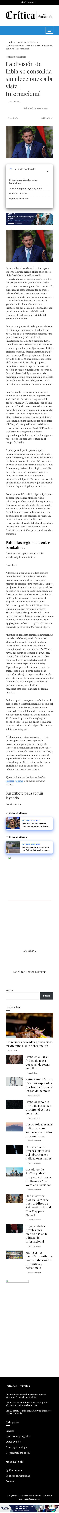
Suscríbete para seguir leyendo (25, 188)
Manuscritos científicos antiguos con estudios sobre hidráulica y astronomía (39, 1260)
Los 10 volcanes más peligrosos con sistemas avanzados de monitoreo (39, 1130)
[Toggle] (48, 171)
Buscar (9, 990)
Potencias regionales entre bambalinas (23, 182)
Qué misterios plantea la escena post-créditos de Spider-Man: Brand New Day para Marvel (38, 1205)
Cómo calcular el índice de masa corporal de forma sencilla (38, 1062)
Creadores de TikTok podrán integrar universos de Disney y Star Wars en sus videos (38, 1177)
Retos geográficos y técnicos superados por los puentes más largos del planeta (39, 1085)
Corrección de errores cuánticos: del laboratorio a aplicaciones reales (39, 1152)
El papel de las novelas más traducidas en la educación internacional (37, 1233)
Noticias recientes (16, 57)
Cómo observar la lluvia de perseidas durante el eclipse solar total (38, 1107)
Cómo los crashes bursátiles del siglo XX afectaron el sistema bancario (27, 1404)
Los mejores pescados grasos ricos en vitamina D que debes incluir (29, 1044)
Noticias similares (18, 193)
